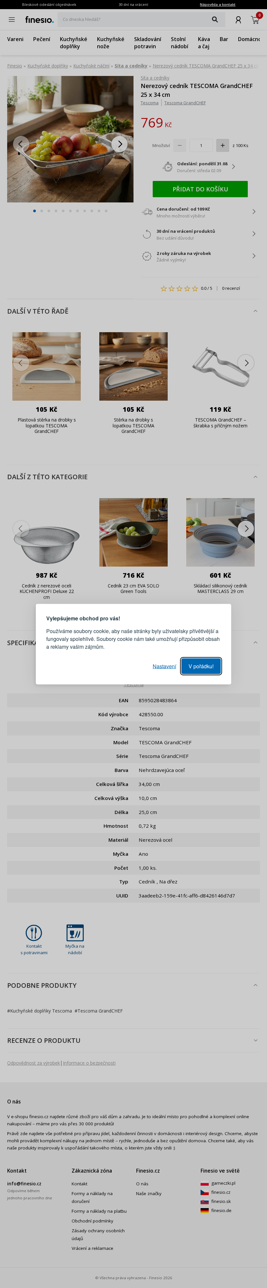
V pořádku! (201, 666)
